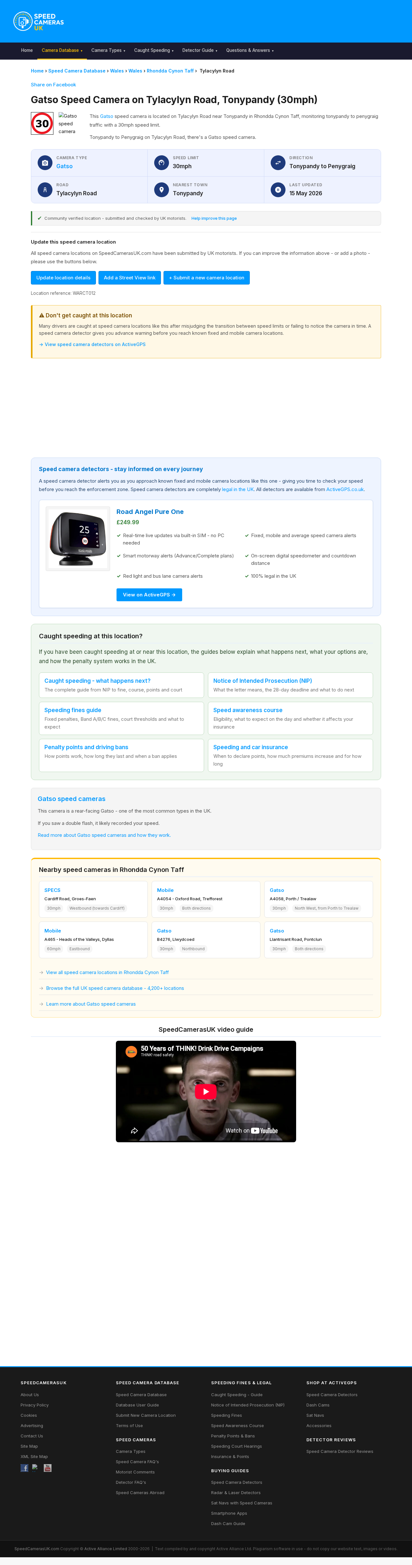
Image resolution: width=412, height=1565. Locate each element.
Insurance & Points (230, 1456)
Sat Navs (315, 1415)
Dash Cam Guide (228, 1523)
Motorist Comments (135, 1471)
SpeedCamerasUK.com (36, 1548)
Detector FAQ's (131, 1482)
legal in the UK (238, 489)
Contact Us (32, 1435)
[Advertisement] (235, 19)
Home (27, 50)
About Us (30, 1394)
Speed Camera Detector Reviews (339, 1451)
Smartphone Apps (229, 1513)
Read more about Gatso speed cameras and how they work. (104, 835)
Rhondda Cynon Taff (170, 70)
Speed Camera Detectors (236, 1482)
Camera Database (60, 50)
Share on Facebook (53, 85)
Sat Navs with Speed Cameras (241, 1502)
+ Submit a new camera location (206, 278)
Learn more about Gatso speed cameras (91, 1004)
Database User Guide (137, 1404)
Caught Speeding (152, 50)
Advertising (32, 1425)
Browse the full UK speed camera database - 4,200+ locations (115, 988)
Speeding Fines (226, 1415)
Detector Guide (198, 50)
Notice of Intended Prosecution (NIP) (248, 1404)
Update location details (63, 278)
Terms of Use (129, 1425)
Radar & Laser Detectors (236, 1492)
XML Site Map (34, 1456)
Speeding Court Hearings (236, 1446)
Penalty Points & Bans (233, 1435)
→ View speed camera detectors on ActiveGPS (92, 344)
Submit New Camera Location (146, 1415)
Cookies (29, 1415)
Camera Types (106, 50)
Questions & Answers (248, 50)
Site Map (29, 1446)
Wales (117, 70)
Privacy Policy (35, 1404)
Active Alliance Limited (105, 1548)
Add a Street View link (129, 278)
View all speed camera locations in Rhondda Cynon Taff (107, 972)
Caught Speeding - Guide (237, 1394)
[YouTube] (48, 1468)
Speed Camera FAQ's (137, 1461)
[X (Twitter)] (36, 1468)
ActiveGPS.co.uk (345, 489)
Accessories (319, 1425)
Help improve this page (214, 218)
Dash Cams (318, 1404)
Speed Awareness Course (237, 1425)
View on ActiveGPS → (149, 595)
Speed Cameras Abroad (140, 1492)
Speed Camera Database (77, 70)
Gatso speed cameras (72, 799)
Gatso (106, 116)
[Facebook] (24, 1468)
